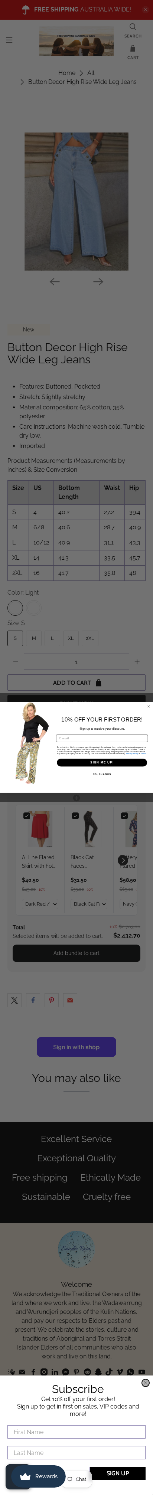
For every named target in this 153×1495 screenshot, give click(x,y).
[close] (145, 1383)
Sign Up (118, 1473)
